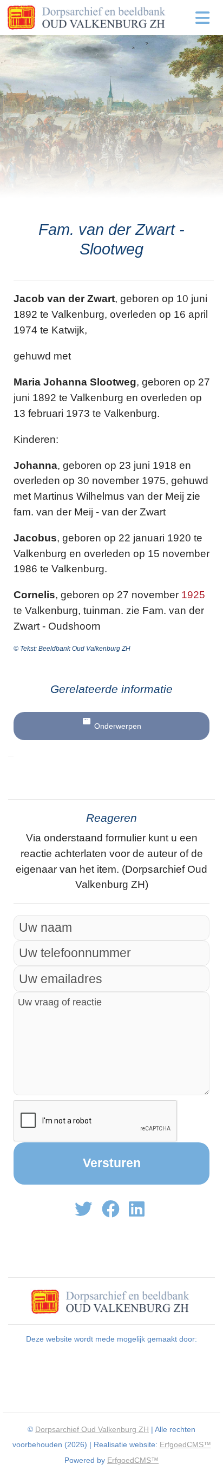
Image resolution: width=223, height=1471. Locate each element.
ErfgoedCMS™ (185, 1444)
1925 (193, 594)
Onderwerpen (117, 726)
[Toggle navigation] (202, 18)
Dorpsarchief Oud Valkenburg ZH (92, 1429)
